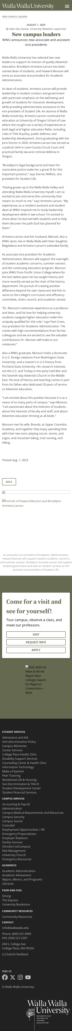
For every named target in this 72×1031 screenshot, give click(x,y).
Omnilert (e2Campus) (16, 846)
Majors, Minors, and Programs (22, 879)
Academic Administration (18, 871)
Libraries (8, 884)
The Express (10, 900)
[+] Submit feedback (15, 954)
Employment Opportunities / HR (23, 830)
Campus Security (13, 817)
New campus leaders (14, 16)
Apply (36, 650)
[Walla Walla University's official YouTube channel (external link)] (29, 977)
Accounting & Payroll (16, 804)
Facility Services (12, 842)
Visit (36, 634)
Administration (12, 808)
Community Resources (17, 917)
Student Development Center (21, 788)
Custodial (8, 825)
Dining (6, 896)
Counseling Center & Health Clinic (24, 763)
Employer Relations (15, 838)
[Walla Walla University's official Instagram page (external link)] (21, 977)
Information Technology (18, 767)
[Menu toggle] (66, 6)
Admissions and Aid (15, 737)
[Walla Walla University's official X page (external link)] (13, 977)
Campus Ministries (14, 746)
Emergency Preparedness (19, 834)
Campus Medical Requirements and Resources (33, 813)
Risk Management (14, 851)
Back (9, 481)
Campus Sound (12, 821)
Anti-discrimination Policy (19, 742)
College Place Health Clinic (19, 754)
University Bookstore (16, 904)
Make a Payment (13, 771)
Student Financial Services (19, 792)
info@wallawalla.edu (15, 928)
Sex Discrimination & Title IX (20, 784)
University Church (14, 855)
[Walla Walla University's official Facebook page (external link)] (6, 977)
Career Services (12, 750)
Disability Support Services (19, 759)
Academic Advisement (16, 875)
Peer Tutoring (11, 775)
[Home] (28, 6)
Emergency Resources (16, 859)
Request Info (36, 642)
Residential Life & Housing (19, 780)
